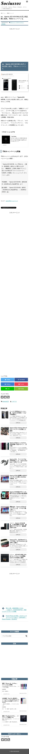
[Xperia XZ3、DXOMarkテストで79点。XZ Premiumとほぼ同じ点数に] (5, 543)
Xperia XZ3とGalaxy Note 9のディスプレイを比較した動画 (18, 429)
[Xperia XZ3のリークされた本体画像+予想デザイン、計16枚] (5, 446)
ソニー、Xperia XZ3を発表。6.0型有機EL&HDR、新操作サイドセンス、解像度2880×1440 (18, 525)
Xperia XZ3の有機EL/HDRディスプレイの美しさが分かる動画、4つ (18, 477)
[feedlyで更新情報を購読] (5, 397)
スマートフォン (20, 22)
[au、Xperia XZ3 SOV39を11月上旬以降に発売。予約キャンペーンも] (7, 384)
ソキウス (14, 401)
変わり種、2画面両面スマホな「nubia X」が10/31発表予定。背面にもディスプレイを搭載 (14, 609)
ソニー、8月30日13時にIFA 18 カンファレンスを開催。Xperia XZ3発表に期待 (18, 556)
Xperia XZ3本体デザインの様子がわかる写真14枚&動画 (18, 492)
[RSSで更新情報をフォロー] (8, 397)
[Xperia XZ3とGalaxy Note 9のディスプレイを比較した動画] (5, 431)
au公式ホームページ (12, 201)
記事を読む (18, 422)
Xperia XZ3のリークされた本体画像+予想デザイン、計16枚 (18, 444)
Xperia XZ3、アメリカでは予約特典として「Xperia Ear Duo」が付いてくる (18, 460)
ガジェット (13, 22)
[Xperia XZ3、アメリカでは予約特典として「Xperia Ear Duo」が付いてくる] (5, 463)
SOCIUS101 (16, 751)
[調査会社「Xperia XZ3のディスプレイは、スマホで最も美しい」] (5, 510)
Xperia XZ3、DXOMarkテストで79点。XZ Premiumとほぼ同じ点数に (18, 541)
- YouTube (13, 136)
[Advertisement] (14, 44)
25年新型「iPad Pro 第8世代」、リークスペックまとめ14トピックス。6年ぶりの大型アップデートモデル (10, 700)
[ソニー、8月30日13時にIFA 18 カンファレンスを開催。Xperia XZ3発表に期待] (5, 558)
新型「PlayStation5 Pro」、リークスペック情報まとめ (10, 716)
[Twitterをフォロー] (2, 397)
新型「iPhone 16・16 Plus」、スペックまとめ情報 (10, 684)
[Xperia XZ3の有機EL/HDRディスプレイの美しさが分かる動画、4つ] (5, 479)
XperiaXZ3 (5, 401)
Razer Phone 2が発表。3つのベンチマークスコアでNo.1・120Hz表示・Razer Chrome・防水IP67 (14, 617)
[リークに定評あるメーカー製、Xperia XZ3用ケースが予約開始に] (5, 415)
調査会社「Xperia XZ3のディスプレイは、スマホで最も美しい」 (18, 508)
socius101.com (6, 693)
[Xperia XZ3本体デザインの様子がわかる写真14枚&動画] (5, 495)
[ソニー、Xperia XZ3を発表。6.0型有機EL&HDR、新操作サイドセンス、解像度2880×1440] (5, 526)
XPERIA (3, 24)
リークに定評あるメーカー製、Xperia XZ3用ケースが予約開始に (18, 413)
